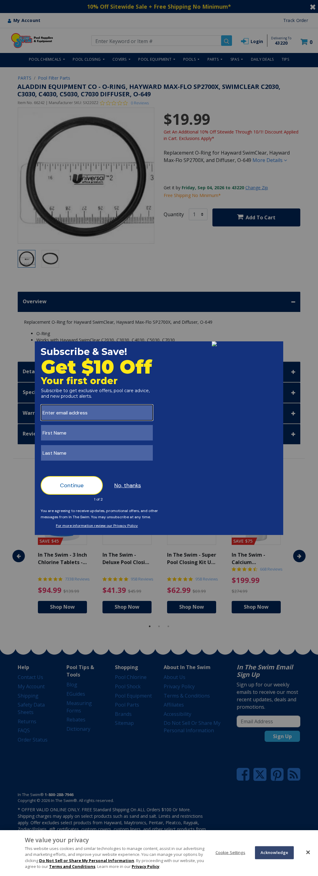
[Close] (308, 852)
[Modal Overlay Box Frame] (159, 438)
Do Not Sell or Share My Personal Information (86, 860)
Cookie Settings (230, 852)
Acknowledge (274, 852)
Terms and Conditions (72, 866)
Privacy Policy (145, 866)
